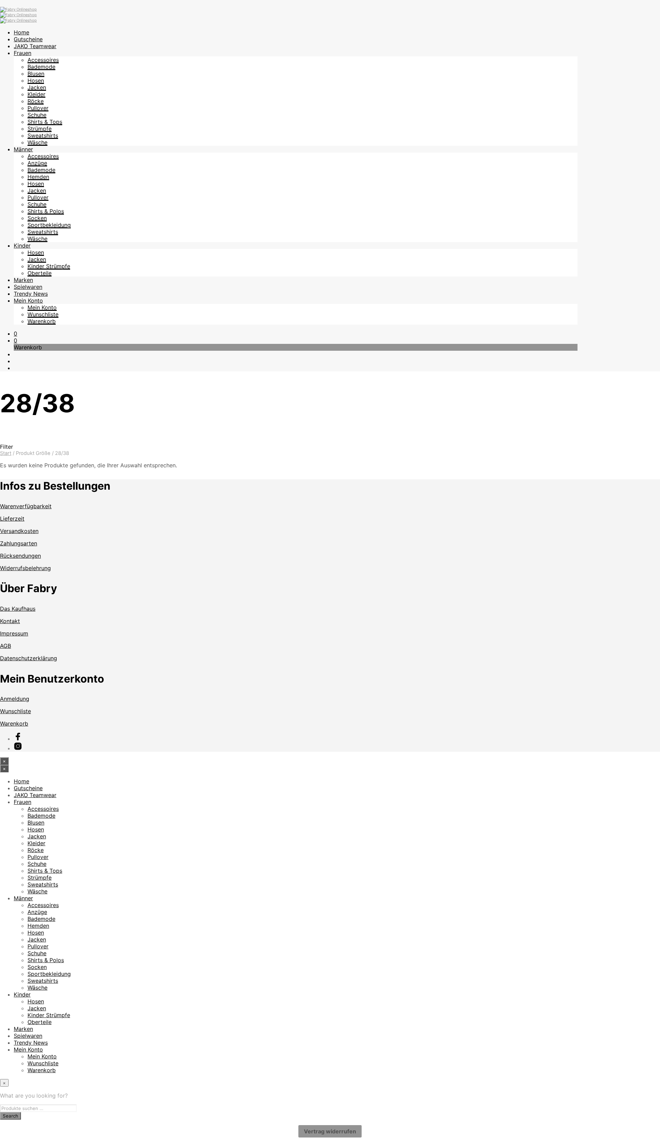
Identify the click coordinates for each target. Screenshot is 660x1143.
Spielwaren (28, 286)
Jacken (37, 87)
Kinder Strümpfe (49, 266)
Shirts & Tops (45, 121)
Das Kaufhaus (17, 608)
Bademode (41, 66)
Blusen (36, 73)
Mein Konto (28, 300)
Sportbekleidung (49, 224)
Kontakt (10, 621)
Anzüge (37, 163)
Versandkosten (19, 530)
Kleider (36, 94)
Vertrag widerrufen (330, 1131)
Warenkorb (42, 321)
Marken (23, 279)
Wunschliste (43, 314)
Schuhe (37, 114)
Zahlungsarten (18, 543)
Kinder (22, 245)
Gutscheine (28, 39)
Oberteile (40, 273)
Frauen (22, 53)
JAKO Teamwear (35, 46)
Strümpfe (40, 128)
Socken (37, 218)
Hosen (36, 80)
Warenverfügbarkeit (26, 506)
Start (5, 453)
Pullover (38, 108)
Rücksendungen (20, 555)
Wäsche (37, 142)
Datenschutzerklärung (28, 658)
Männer (23, 149)
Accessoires (43, 59)
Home (21, 32)
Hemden (38, 176)
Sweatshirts (43, 135)
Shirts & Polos (46, 211)
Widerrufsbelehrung (25, 568)
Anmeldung (14, 698)
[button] (15, 333)
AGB (5, 645)
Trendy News (31, 293)
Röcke (36, 101)
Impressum (14, 633)
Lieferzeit (12, 518)
